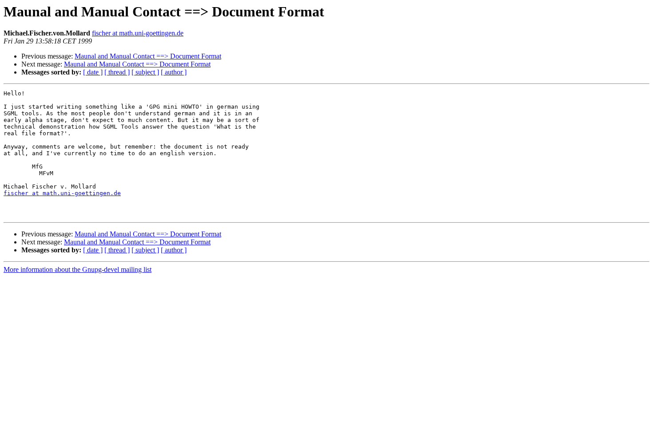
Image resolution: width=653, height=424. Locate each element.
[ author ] (174, 72)
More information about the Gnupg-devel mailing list (77, 269)
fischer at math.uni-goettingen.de (137, 33)
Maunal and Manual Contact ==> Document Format (148, 56)
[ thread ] (117, 72)
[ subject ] (145, 72)
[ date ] (93, 72)
